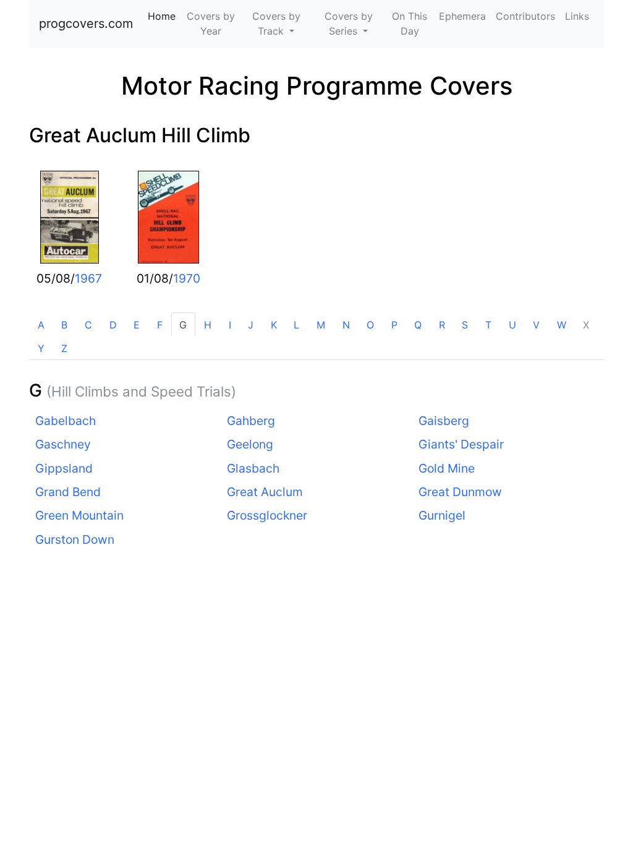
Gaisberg (443, 420)
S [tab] (465, 325)
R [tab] (442, 325)
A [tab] (41, 325)
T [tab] (488, 325)
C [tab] (88, 325)
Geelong (250, 444)
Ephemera (462, 16)
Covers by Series (349, 23)
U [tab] (512, 325)
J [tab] (250, 325)
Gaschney (63, 444)
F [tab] (160, 325)
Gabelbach (65, 420)
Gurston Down (74, 539)
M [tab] (320, 325)
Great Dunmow (460, 491)
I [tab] (230, 325)
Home (164, 16)
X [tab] (586, 325)
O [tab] (370, 325)
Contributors (525, 16)
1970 (186, 278)
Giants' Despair (461, 444)
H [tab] (207, 325)
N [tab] (346, 325)
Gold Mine (446, 468)
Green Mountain (79, 515)
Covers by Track (276, 23)
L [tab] (296, 325)
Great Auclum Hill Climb (139, 135)
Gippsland (64, 468)
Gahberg (251, 420)
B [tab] (64, 325)
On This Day (409, 23)
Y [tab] (41, 348)
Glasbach (253, 468)
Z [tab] (64, 348)
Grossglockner (267, 515)
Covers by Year (211, 23)
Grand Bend (68, 491)
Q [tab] (418, 325)
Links (577, 16)
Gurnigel (441, 515)
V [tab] (536, 325)
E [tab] (137, 325)
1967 (88, 278)
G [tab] (183, 325)
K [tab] (274, 325)
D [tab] (113, 325)
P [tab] (394, 325)
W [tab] (561, 325)
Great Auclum (265, 491)
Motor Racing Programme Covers (316, 86)
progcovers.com (86, 23)
